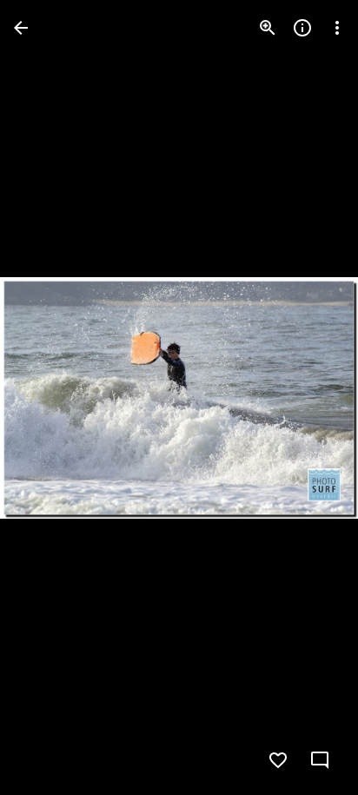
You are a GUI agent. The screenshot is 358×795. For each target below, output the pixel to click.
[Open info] (302, 27)
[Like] (278, 760)
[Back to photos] (21, 28)
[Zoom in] (267, 27)
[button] (48, 398)
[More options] (337, 27)
